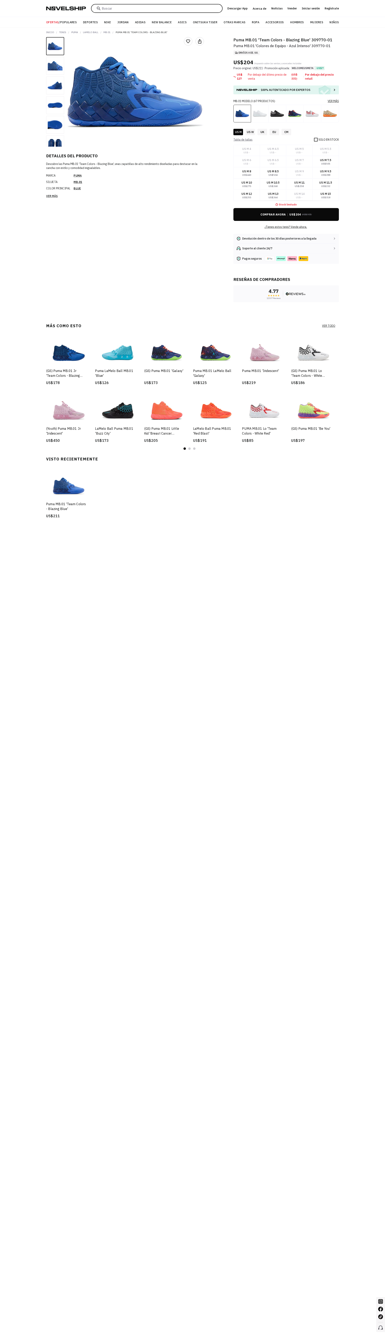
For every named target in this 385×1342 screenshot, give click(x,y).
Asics (182, 22)
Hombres (297, 22)
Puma (74, 32)
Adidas (140, 22)
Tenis (62, 32)
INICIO (50, 32)
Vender (292, 8)
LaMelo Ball (90, 32)
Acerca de (259, 8)
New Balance (162, 22)
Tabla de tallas (242, 139)
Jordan (123, 22)
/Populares (61, 22)
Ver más (52, 196)
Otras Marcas (234, 22)
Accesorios (274, 22)
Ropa (255, 22)
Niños (334, 22)
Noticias (277, 8)
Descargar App (237, 8)
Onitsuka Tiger (205, 22)
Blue (77, 188)
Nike (107, 22)
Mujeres (316, 22)
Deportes (90, 22)
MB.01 (106, 32)
